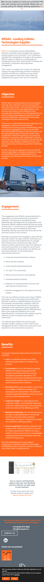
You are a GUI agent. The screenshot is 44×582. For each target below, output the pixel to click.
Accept (6, 578)
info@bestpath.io (21, 529)
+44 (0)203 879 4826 (21, 526)
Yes (41, 6)
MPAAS (4, 51)
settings (17, 575)
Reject (14, 578)
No (22, 8)
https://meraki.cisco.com (22, 495)
